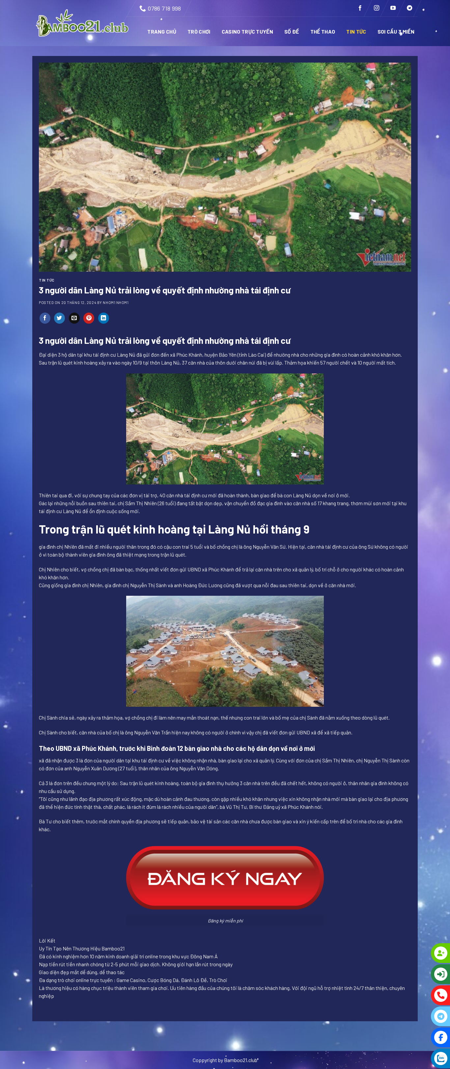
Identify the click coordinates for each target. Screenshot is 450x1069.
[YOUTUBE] (414, 1058)
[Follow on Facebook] (360, 8)
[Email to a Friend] (74, 318)
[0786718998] (414, 995)
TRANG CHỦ (161, 31)
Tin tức (356, 31)
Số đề (291, 31)
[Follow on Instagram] (376, 8)
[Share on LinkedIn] (103, 318)
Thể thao (322, 31)
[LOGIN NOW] (414, 974)
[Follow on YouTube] (393, 8)
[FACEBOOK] (414, 1037)
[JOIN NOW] (414, 953)
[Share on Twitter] (59, 318)
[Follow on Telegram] (409, 8)
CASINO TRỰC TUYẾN (247, 31)
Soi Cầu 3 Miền (396, 31)
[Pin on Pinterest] (88, 318)
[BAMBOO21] (82, 23)
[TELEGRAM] (414, 1016)
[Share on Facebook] (45, 318)
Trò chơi (199, 31)
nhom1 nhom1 (115, 302)
